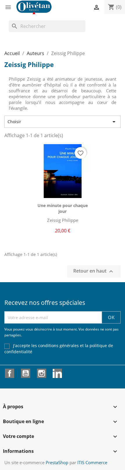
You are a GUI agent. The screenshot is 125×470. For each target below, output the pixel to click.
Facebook (9, 373)
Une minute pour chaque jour (63, 208)
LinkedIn (57, 373)
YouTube (25, 373)
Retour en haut (94, 271)
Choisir (62, 121)
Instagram (41, 373)
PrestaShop (57, 462)
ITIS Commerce (92, 462)
